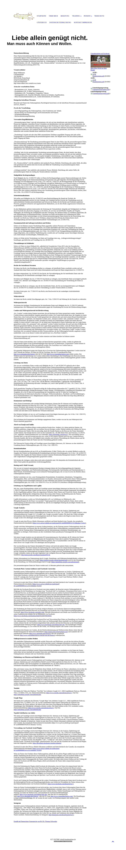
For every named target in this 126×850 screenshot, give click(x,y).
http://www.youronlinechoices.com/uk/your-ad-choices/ (37, 635)
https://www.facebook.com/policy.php (32, 612)
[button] (113, 841)
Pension (87, 16)
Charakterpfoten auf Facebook (100, 53)
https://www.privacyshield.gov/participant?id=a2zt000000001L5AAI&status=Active (59, 523)
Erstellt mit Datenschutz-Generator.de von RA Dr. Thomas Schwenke (35, 821)
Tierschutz (99, 16)
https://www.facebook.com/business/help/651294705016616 (32, 616)
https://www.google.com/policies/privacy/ (59, 693)
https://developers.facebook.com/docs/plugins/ (47, 743)
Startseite (41, 16)
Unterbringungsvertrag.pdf (101, 89)
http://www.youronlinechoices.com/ (58, 354)
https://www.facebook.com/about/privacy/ (61, 784)
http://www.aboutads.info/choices (40, 633)
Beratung (65, 16)
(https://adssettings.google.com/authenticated (65, 562)
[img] (24, 16)
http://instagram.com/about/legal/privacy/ (61, 815)
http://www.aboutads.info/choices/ (24, 354)
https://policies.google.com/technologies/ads (53, 560)
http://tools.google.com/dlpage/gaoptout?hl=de (35, 555)
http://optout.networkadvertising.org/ (56, 632)
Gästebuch (42, 22)
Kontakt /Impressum (83, 22)
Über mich (53, 16)
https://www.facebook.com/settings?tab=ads (51, 624)
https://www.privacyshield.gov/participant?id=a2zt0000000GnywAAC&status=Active (36, 585)
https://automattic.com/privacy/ (58, 434)
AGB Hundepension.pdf (98, 75)
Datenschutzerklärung (60, 22)
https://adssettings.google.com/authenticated (27, 694)
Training (76, 16)
